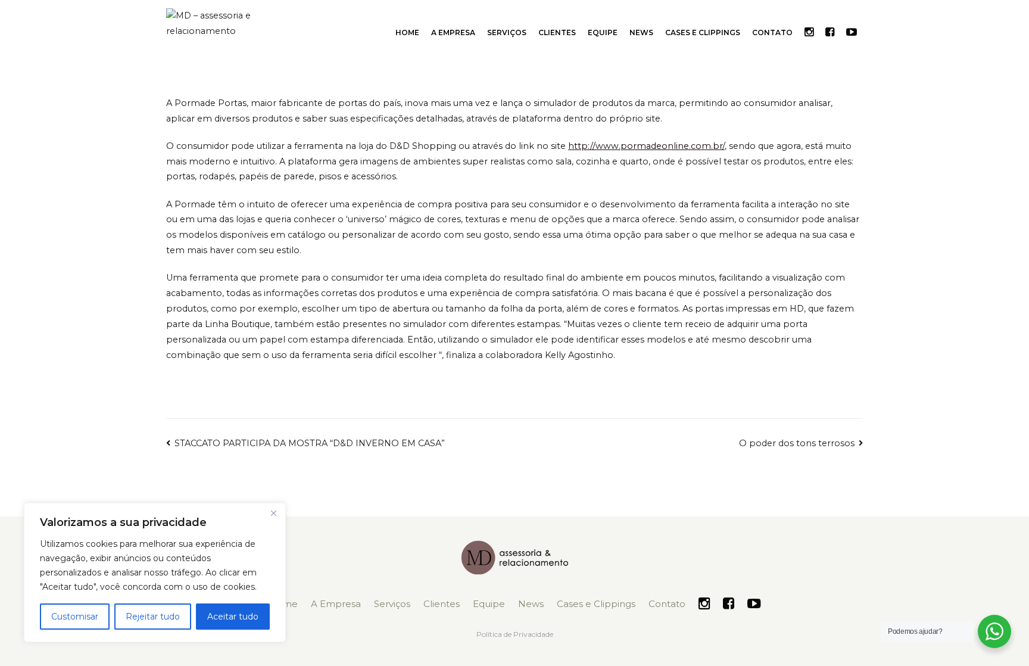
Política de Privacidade (514, 634)
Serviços (506, 32)
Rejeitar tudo (153, 616)
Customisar (74, 616)
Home (407, 32)
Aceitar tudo (232, 616)
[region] (155, 572)
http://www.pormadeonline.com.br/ (646, 146)
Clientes (557, 32)
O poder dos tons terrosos (797, 443)
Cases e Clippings (702, 32)
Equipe (603, 32)
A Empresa (453, 32)
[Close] (273, 513)
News (641, 32)
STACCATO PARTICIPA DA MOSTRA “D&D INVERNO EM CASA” (309, 443)
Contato (772, 32)
